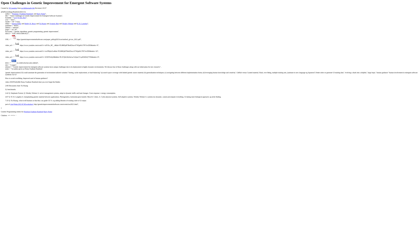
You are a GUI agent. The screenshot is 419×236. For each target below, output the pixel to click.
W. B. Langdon (82, 24)
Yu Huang (42, 24)
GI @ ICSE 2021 (20, 18)
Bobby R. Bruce (30, 24)
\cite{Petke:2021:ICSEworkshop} (22, 104)
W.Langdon (13, 8)
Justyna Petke (16, 24)
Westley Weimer (67, 24)
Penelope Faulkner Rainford (33, 112)
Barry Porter (41, 14)
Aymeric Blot (54, 24)
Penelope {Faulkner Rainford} (22, 14)
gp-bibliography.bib (28, 8)
